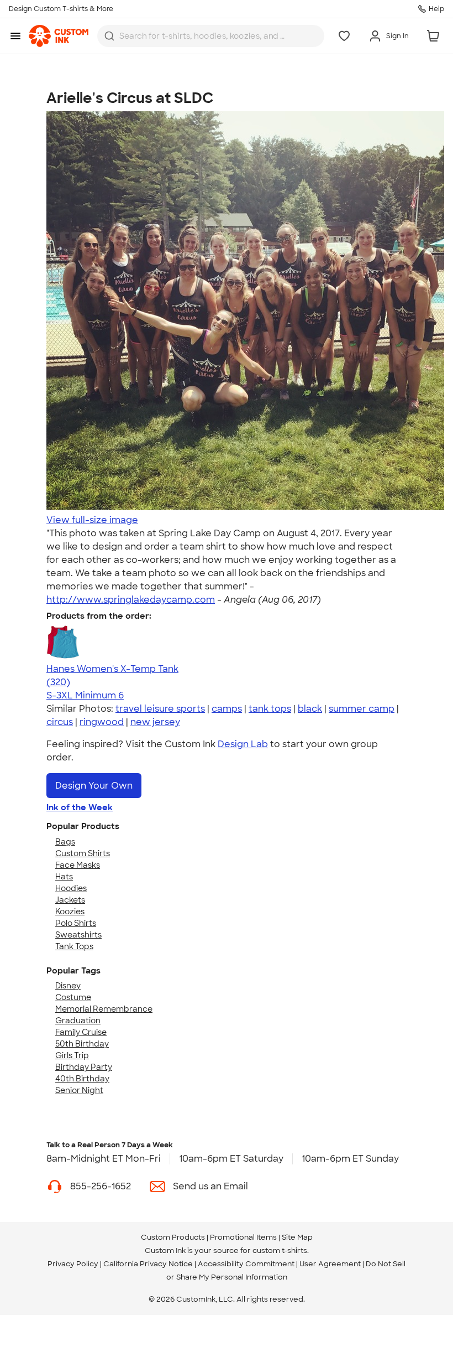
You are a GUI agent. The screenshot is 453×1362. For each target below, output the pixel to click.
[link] (58, 36)
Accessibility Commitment (246, 1263)
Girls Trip (72, 1055)
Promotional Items (243, 1237)
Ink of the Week (79, 807)
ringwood (102, 722)
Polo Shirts (75, 923)
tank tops (270, 708)
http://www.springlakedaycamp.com (130, 599)
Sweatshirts (78, 935)
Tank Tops (74, 946)
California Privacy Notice (148, 1263)
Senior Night (79, 1090)
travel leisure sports (160, 708)
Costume (73, 997)
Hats (64, 877)
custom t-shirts (279, 1250)
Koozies (70, 911)
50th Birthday (82, 1044)
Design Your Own (94, 785)
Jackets (70, 900)
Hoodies (71, 888)
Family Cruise (81, 1032)
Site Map (297, 1237)
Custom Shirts (82, 853)
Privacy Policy (73, 1263)
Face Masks (77, 865)
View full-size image (92, 520)
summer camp (361, 708)
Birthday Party (83, 1067)
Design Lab (243, 744)
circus (59, 722)
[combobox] (210, 36)
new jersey (155, 722)
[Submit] (109, 36)
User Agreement (330, 1263)
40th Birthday (82, 1079)
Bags (65, 842)
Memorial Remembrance (103, 1009)
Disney (68, 986)
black (310, 708)
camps (227, 708)
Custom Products (173, 1237)
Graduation (78, 1021)
